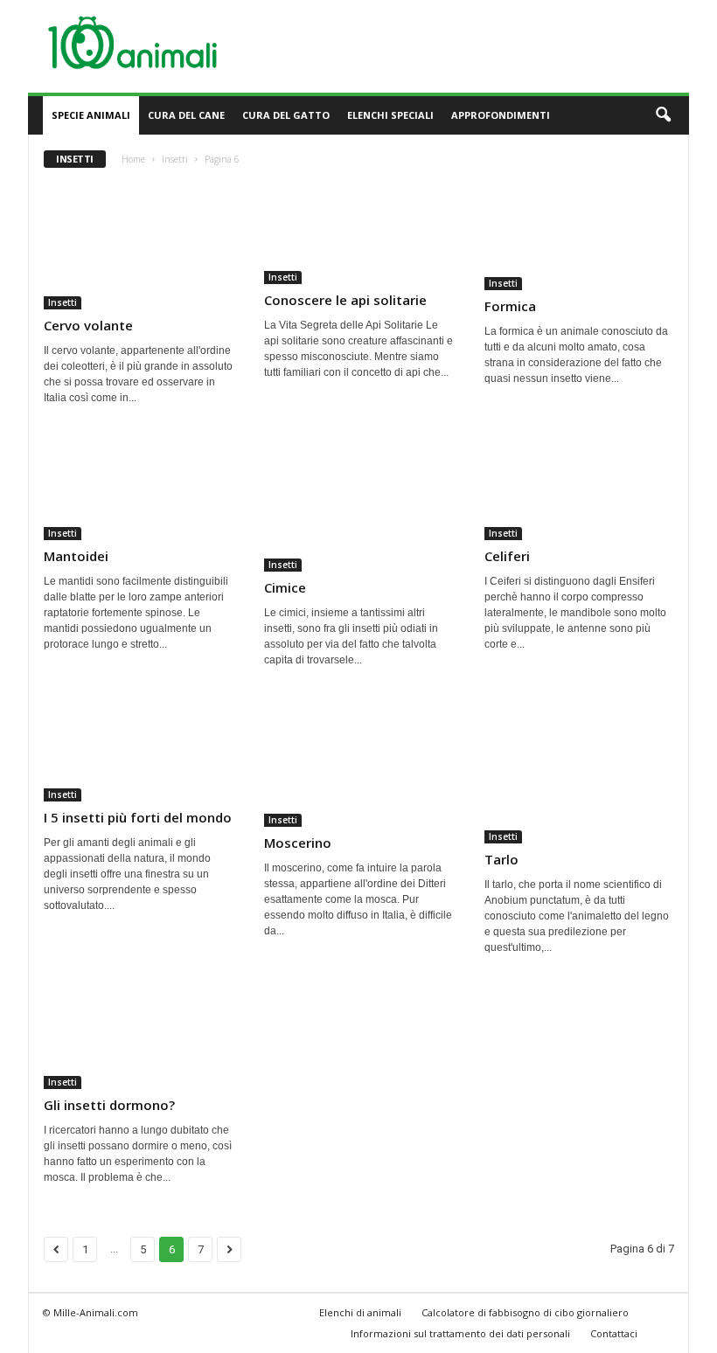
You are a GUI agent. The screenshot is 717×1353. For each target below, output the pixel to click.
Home (133, 159)
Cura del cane (186, 114)
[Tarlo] (579, 772)
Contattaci (613, 1333)
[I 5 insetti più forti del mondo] (139, 750)
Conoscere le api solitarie (345, 300)
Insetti (175, 159)
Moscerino (297, 842)
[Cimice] (359, 504)
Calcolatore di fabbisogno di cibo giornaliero (525, 1312)
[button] (663, 115)
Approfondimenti (500, 114)
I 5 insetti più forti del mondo (138, 817)
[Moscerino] (359, 763)
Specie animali (91, 114)
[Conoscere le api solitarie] (359, 233)
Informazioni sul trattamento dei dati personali (460, 1333)
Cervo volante (88, 325)
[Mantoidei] (139, 488)
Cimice (285, 587)
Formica (510, 306)
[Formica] (579, 236)
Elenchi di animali (360, 1312)
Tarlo (501, 859)
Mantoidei (76, 556)
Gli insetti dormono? (109, 1105)
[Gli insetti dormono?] (139, 1038)
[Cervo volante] (139, 246)
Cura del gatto (286, 114)
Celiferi (507, 556)
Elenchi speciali (390, 114)
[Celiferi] (579, 488)
